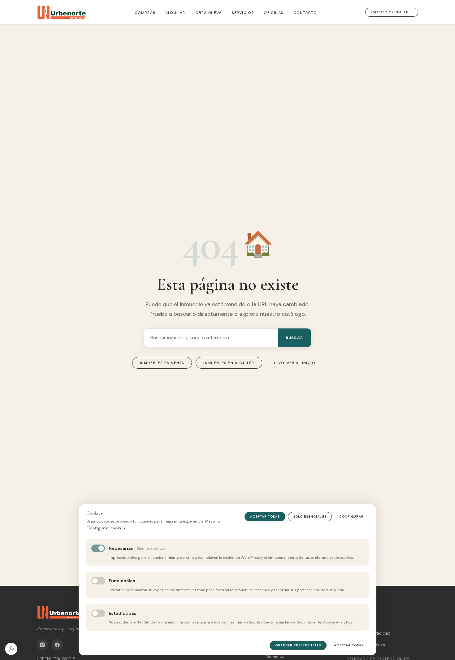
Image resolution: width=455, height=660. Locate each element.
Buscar (294, 337)
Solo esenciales (310, 517)
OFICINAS (274, 12)
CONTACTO (305, 12)
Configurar (351, 517)
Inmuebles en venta (162, 362)
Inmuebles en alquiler (228, 362)
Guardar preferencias (298, 645)
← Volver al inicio (294, 362)
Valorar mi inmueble (391, 12)
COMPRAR (145, 12)
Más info (212, 521)
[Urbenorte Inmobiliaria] (61, 12)
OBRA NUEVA (208, 12)
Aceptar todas (265, 517)
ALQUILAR (175, 12)
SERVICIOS (243, 12)
